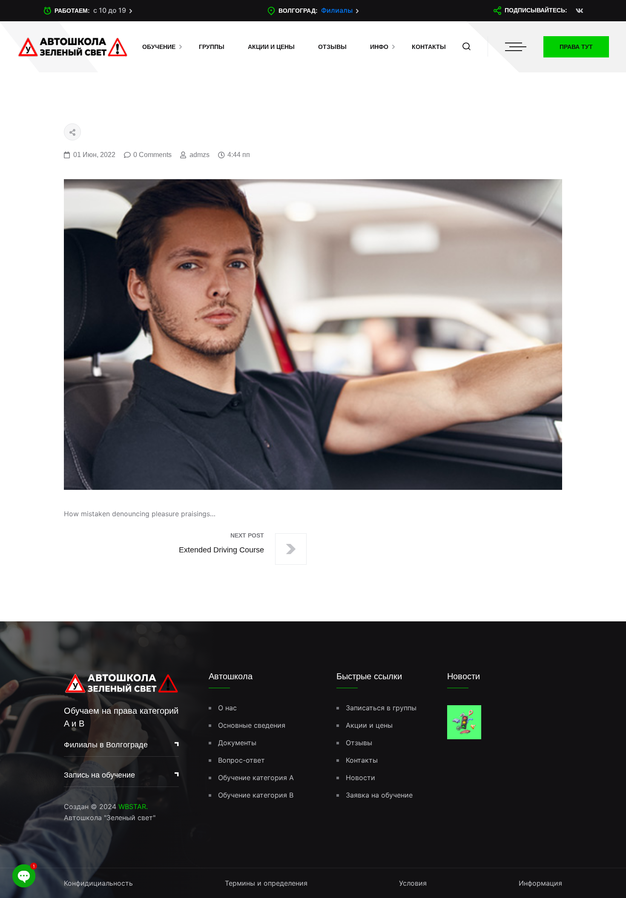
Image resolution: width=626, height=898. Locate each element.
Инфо (379, 46)
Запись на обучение (99, 775)
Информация (540, 883)
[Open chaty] (23, 875)
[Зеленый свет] (72, 46)
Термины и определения (266, 883)
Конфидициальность (98, 883)
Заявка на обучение (379, 795)
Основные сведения (251, 725)
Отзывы (332, 46)
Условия (413, 883)
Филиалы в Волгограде (106, 745)
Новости (360, 777)
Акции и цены (271, 46)
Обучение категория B (255, 795)
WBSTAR (132, 806)
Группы (211, 46)
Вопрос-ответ (241, 760)
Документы (237, 742)
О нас (227, 708)
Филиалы (337, 10)
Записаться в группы (381, 708)
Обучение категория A (256, 777)
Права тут (576, 46)
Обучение (158, 46)
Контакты (429, 46)
